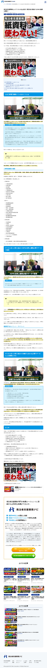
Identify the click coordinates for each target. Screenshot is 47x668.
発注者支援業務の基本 (23, 594)
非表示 (24, 79)
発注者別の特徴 (35, 594)
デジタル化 (9, 14)
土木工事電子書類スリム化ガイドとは (11, 82)
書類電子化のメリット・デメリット (12, 86)
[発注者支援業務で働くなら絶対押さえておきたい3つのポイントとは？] (23, 593)
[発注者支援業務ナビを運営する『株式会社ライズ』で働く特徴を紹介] (10, 575)
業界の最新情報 (21, 576)
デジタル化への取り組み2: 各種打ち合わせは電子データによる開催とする (18, 88)
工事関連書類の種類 (9, 83)
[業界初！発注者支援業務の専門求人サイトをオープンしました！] (37, 575)
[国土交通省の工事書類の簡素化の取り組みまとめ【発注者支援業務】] (10, 593)
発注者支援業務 (21, 14)
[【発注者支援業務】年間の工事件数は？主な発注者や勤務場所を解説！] (37, 593)
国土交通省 (15, 14)
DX (5, 14)
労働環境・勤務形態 (8, 576)
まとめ (5, 89)
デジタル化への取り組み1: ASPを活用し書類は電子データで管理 (16, 85)
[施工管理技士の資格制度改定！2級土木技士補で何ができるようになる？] (23, 575)
